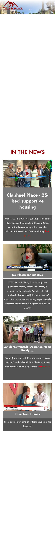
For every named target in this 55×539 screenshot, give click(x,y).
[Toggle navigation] (48, 9)
